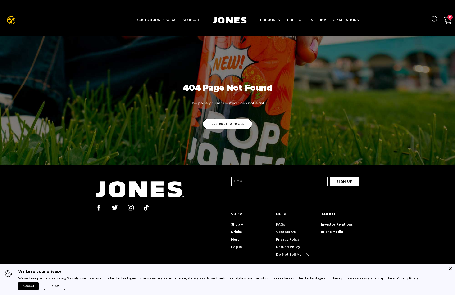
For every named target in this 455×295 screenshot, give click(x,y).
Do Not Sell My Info (292, 254)
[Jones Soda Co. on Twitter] (114, 207)
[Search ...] (437, 20)
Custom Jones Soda (156, 20)
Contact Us (286, 232)
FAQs (280, 224)
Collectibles (300, 20)
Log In (236, 247)
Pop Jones (270, 20)
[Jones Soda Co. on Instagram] (130, 207)
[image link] (11, 20)
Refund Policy (288, 247)
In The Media (332, 232)
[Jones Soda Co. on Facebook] (98, 207)
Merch (236, 239)
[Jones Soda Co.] (230, 20)
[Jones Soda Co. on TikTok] (146, 207)
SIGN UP (345, 181)
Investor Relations (339, 20)
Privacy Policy (288, 239)
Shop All (191, 20)
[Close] (450, 268)
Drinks (236, 232)
